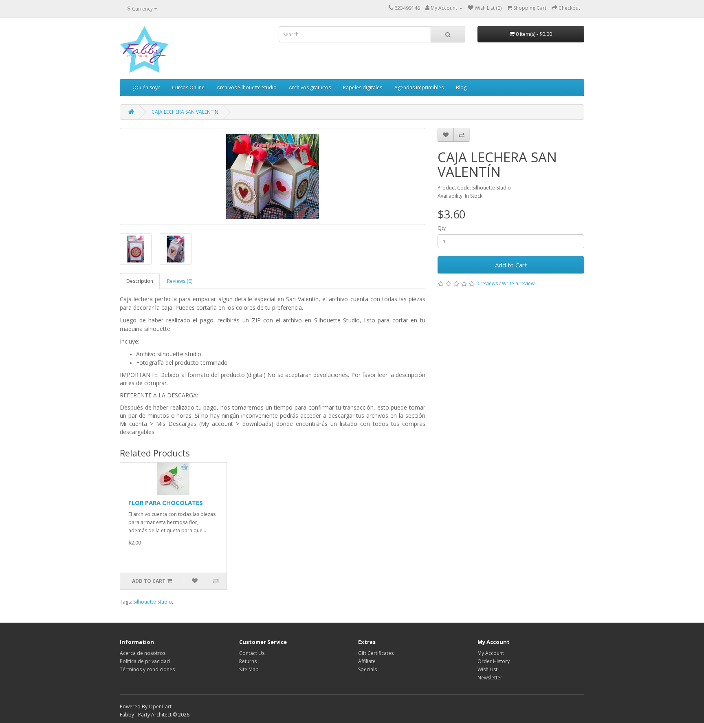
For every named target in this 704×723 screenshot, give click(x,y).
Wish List (487, 669)
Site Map (249, 669)
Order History (493, 661)
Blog (461, 87)
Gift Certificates (376, 653)
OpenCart (160, 706)
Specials (367, 669)
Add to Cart (511, 265)
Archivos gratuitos (310, 87)
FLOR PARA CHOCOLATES (165, 502)
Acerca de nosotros (142, 653)
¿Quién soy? (146, 87)
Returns (248, 661)
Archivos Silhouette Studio (247, 87)
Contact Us (251, 653)
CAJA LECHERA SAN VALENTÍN (185, 111)
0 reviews (487, 283)
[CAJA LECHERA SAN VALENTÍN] (272, 176)
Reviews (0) (179, 281)
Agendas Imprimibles (419, 87)
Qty (442, 228)
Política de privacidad (145, 661)
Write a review (518, 283)
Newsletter (489, 677)
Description (139, 281)
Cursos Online (188, 87)
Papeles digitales (362, 87)
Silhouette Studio (152, 601)
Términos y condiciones (147, 669)
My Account (490, 653)
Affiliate (367, 661)
